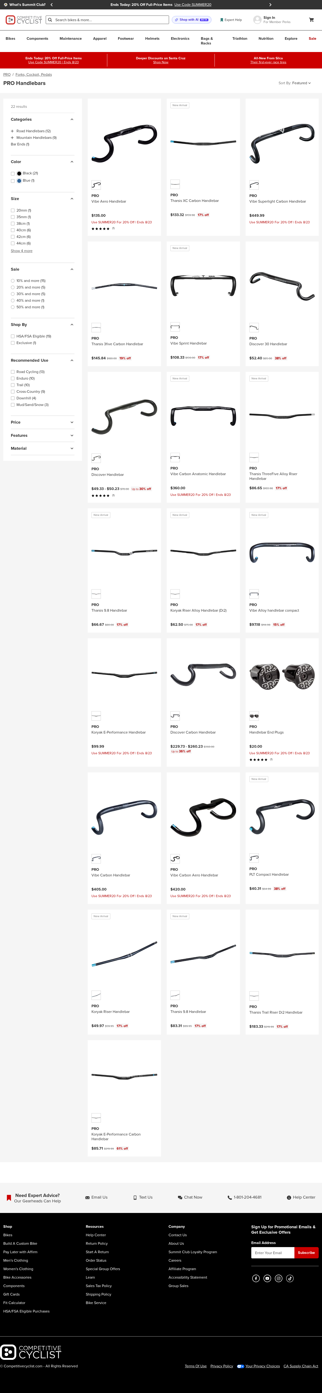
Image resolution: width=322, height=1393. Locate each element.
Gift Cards (11, 1294)
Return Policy (97, 1243)
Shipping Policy (98, 1294)
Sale (15, 269)
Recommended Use (29, 360)
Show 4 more (22, 250)
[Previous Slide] (51, 4)
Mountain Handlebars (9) (37, 137)
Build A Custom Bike (20, 1243)
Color (16, 162)
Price (16, 422)
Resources (95, 1226)
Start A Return (97, 1252)
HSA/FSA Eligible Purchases (26, 1311)
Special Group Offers (103, 1269)
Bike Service (96, 1303)
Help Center (96, 1235)
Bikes (7, 1235)
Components (14, 1286)
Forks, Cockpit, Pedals (34, 74)
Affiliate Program (182, 1269)
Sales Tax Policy (99, 1286)
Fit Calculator (14, 1303)
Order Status (96, 1260)
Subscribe (306, 1252)
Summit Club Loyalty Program (193, 1252)
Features (19, 435)
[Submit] (50, 20)
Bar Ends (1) (20, 144)
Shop (7, 1226)
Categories (21, 119)
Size (15, 199)
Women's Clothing (18, 1269)
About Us (176, 1243)
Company (177, 1226)
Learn (90, 1277)
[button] (191, 20)
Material (19, 448)
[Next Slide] (270, 4)
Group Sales (178, 1286)
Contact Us (178, 1235)
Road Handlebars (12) (34, 131)
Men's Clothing (15, 1260)
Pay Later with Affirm (20, 1252)
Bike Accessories (17, 1277)
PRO (7, 74)
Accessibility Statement (188, 1277)
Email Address (263, 1242)
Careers (175, 1260)
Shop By (19, 324)
